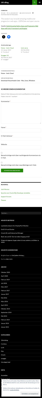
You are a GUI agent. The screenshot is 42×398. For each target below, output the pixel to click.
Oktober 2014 (5, 309)
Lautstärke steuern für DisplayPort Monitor (15, 226)
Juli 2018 (4, 283)
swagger (3, 358)
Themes (3, 200)
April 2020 (4, 276)
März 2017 (4, 287)
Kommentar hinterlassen (9, 14)
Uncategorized (5, 362)
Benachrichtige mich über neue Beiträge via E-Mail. (18, 165)
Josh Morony (5, 189)
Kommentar (5, 101)
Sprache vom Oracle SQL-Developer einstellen (15, 193)
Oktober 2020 (5, 272)
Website (4, 144)
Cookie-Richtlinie (14, 390)
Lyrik (2, 347)
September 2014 (6, 312)
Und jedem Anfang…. (18, 255)
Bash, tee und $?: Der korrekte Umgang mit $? (15, 237)
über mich (9, 259)
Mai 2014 (4, 316)
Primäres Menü (39, 2)
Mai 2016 (4, 298)
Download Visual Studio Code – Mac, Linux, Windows (18, 79)
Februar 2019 (5, 279)
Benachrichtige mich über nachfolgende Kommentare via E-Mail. (20, 156)
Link (4, 13)
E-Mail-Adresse (7, 136)
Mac (2, 351)
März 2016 (4, 301)
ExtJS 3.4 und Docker (7, 229)
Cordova (4, 10)
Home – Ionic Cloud (7, 48)
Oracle (3, 355)
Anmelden (4, 375)
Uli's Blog (5, 2)
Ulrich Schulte (26, 13)
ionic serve (24, 48)
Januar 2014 (5, 323)
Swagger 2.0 (5, 55)
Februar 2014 (5, 320)
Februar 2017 (5, 290)
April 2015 (4, 305)
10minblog (4, 340)
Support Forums (6, 196)
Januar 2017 (5, 294)
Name (3, 127)
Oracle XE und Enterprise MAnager (12, 233)
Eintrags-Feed (5, 379)
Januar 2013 (5, 327)
